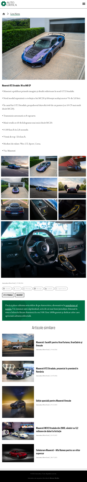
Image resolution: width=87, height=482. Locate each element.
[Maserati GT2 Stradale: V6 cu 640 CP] (43, 78)
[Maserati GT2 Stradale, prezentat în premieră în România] (18, 372)
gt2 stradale (8, 295)
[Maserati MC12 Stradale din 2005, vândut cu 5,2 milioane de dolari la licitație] (18, 431)
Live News (15, 13)
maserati (19, 295)
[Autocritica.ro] (9, 3)
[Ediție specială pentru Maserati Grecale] (18, 402)
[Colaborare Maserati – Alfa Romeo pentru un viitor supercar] (18, 453)
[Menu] (84, 4)
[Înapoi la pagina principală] (3, 13)
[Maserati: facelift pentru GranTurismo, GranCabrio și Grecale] (18, 346)
